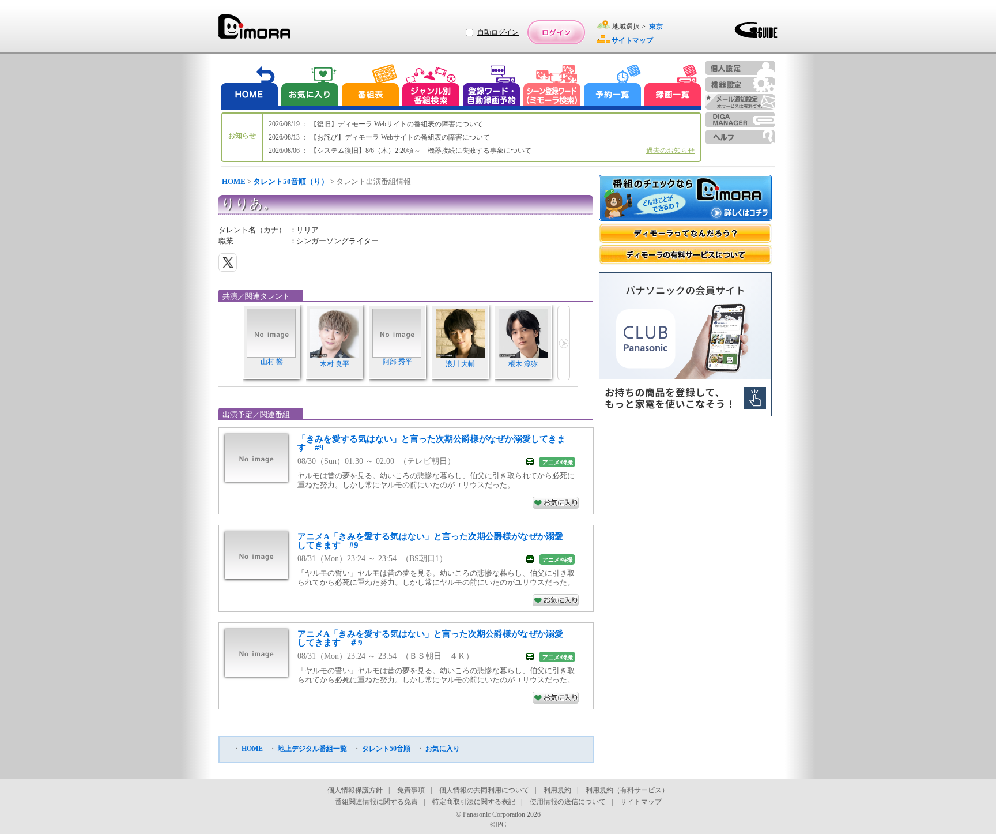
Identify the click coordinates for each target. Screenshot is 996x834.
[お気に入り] (309, 87)
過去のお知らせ (670, 150)
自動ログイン (498, 32)
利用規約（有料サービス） (627, 790)
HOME (234, 181)
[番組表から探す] (370, 87)
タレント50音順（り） (291, 181)
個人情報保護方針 (355, 790)
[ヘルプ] (740, 137)
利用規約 (557, 790)
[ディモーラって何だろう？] (685, 233)
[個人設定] (740, 68)
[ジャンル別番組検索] (430, 87)
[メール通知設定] (740, 102)
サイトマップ (641, 802)
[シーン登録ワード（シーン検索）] (552, 87)
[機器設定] (740, 84)
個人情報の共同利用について (484, 790)
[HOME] (249, 87)
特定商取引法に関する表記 (473, 802)
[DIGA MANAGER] (740, 119)
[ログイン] (556, 32)
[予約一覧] (613, 87)
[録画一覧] (672, 87)
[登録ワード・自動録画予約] (491, 87)
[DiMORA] (254, 30)
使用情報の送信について (568, 802)
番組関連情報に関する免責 (376, 802)
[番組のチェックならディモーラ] (685, 199)
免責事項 (411, 790)
